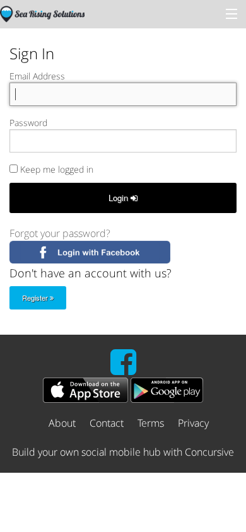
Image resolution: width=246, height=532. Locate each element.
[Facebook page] (123, 369)
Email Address (37, 76)
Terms (151, 423)
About (62, 423)
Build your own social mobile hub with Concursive (123, 452)
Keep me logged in (55, 169)
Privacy (193, 423)
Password (28, 123)
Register (36, 297)
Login (119, 198)
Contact (107, 423)
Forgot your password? (59, 233)
